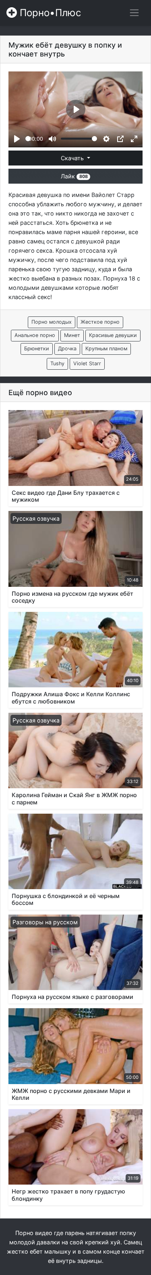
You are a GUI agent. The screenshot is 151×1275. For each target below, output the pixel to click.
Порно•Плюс (49, 13)
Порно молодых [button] (51, 322)
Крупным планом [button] (106, 348)
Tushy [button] (57, 363)
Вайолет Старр (112, 194)
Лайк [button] (74, 176)
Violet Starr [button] (87, 363)
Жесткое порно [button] (100, 322)
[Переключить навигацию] (134, 13)
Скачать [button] (73, 158)
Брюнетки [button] (36, 348)
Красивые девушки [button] (113, 335)
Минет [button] (72, 335)
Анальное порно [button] (34, 335)
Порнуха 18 (119, 278)
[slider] (28, 138)
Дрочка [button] (67, 348)
